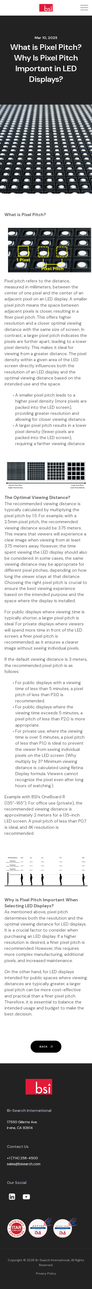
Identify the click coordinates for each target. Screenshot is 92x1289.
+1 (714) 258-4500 (22, 1158)
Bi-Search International (52, 1260)
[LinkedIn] (12, 1197)
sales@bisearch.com (23, 1163)
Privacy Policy (46, 1273)
